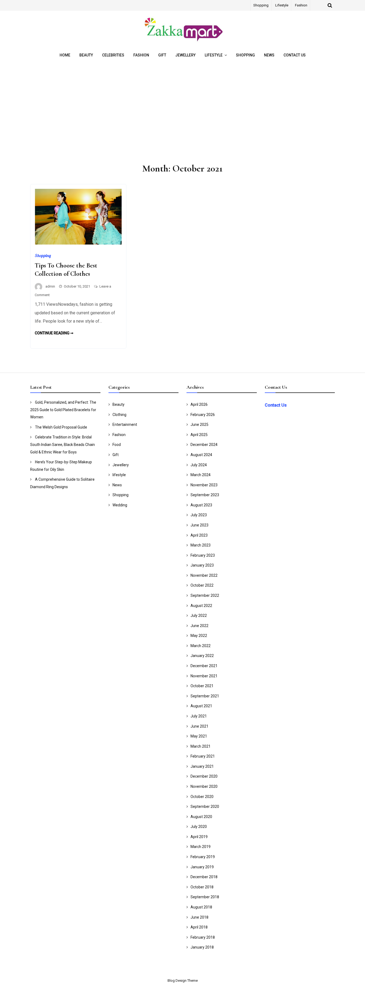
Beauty (86, 55)
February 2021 (203, 756)
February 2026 (203, 414)
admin (50, 286)
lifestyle (281, 5)
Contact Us (295, 55)
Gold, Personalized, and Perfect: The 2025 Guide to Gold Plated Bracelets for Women (63, 409)
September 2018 (205, 897)
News (269, 55)
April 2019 (199, 837)
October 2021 (202, 686)
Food (116, 444)
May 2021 (199, 736)
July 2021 (199, 716)
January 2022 (202, 655)
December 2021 (204, 666)
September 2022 (205, 595)
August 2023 (201, 505)
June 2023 (199, 525)
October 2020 (202, 796)
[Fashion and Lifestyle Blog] (182, 41)
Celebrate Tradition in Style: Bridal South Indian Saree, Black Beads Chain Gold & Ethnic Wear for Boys (62, 444)
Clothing (119, 414)
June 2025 (199, 424)
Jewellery (185, 55)
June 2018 (199, 917)
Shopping (261, 5)
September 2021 (205, 696)
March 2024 (201, 475)
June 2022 (199, 626)
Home (65, 55)
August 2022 (201, 605)
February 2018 (203, 937)
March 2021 (201, 746)
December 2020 (204, 776)
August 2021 (201, 706)
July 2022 (199, 615)
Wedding (119, 505)
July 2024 (199, 465)
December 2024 (204, 444)
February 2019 (203, 857)
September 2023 (205, 495)
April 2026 (199, 404)
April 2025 (199, 435)
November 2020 (204, 786)
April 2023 (199, 535)
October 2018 (202, 887)
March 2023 (201, 545)
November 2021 (204, 676)
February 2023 (203, 555)
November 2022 (204, 575)
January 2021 (202, 766)
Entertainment (124, 424)
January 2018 (202, 947)
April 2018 (199, 927)
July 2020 (199, 826)
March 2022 (201, 646)
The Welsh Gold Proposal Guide (61, 427)
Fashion (301, 5)
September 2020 (205, 806)
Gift (162, 55)
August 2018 (201, 907)
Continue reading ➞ (54, 333)
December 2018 (204, 877)
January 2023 (202, 565)
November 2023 (204, 485)
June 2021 (199, 726)
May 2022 (199, 635)
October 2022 (202, 585)
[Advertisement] (182, 112)
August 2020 (201, 817)
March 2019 (201, 846)
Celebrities (113, 55)
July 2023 (199, 515)
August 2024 (201, 455)
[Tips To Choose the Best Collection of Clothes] (78, 243)
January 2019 (202, 867)
